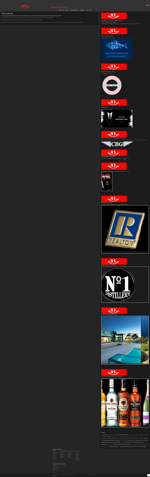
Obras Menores (126, 443)
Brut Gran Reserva (110, 433)
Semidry (120, 445)
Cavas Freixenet (131, 437)
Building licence (123, 433)
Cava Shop (76, 451)
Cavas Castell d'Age (108, 437)
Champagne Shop (77, 452)
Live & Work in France (134, 441)
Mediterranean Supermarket (78, 458)
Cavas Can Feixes (135, 435)
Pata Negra (132, 443)
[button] (67, 10)
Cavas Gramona (136, 437)
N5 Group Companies (110, 443)
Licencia (125, 441)
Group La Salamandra (70, 452)
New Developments (61, 452)
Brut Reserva (116, 433)
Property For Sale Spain (144, 443)
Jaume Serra (122, 441)
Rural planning (114, 445)
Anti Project (104, 433)
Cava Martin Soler (112, 435)
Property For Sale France (137, 443)
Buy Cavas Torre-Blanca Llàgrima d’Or (134, 433)
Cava (141, 433)
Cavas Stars (143, 437)
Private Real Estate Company (55, 451)
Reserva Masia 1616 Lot (107, 445)
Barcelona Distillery (69, 451)
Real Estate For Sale (62, 451)
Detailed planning (114, 439)
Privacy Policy (55, 467)
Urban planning (141, 445)
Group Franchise (116, 441)
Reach (54, 468)
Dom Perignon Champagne (123, 439)
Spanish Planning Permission (129, 445)
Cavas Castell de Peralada (115, 437)
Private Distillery (54, 452)
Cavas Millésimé (140, 437)
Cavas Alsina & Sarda (122, 435)
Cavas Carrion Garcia (141, 435)
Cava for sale (106, 435)
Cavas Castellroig (121, 437)
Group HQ (54, 464)
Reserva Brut (103, 445)
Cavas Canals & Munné (129, 435)
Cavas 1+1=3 (117, 435)
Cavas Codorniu (126, 437)
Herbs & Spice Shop (77, 457)
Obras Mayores (118, 443)
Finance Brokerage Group (55, 457)
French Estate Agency (134, 439)
